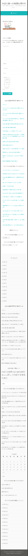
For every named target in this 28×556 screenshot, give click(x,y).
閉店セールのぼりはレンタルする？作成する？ (13, 336)
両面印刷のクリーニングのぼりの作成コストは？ (14, 436)
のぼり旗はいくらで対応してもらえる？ (12, 131)
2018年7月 (4, 297)
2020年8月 (4, 290)
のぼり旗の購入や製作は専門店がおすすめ (13, 124)
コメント (5, 46)
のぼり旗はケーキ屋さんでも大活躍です (12, 196)
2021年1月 (4, 283)
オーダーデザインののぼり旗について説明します (14, 431)
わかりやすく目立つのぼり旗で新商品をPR (13, 193)
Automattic (18, 553)
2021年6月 (4, 276)
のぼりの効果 (7, 372)
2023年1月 (4, 265)
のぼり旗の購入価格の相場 (9, 127)
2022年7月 (4, 269)
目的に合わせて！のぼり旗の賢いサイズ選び (13, 148)
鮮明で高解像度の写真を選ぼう (10, 161)
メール (5, 68)
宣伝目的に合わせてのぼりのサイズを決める (13, 173)
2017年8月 (4, 301)
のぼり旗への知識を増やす (14, 4)
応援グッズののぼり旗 (8, 186)
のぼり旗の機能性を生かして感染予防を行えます (14, 401)
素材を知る (5, 375)
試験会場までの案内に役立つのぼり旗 (12, 189)
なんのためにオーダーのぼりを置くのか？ (13, 211)
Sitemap (4, 104)
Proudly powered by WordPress (13, 552)
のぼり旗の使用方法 (6, 488)
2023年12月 (4, 262)
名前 (4, 63)
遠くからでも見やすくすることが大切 (12, 182)
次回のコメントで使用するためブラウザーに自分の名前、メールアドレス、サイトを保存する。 (7, 83)
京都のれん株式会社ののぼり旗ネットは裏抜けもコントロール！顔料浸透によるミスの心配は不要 (13, 136)
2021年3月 (4, 279)
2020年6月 (4, 294)
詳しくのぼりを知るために (8, 495)
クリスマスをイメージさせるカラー (11, 170)
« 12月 (3, 476)
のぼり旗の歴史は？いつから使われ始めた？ (13, 225)
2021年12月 (4, 272)
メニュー (15, 13)
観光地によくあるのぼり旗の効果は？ (12, 152)
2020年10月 (4, 286)
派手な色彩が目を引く (8, 145)
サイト (4, 73)
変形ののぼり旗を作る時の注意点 (11, 141)
